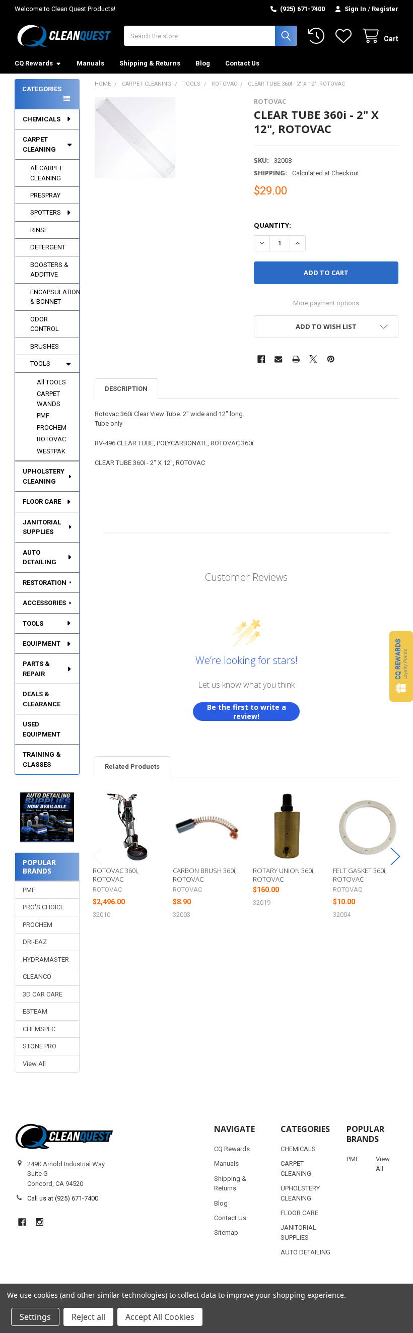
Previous (97, 856)
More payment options (326, 303)
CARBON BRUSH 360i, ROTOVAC (205, 874)
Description (126, 388)
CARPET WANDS (48, 399)
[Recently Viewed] (318, 36)
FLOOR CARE (42, 501)
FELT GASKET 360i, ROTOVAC (360, 874)
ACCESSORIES (44, 603)
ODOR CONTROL (44, 324)
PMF (43, 415)
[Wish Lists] (345, 36)
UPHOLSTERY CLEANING (43, 476)
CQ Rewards (34, 63)
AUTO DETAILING (39, 557)
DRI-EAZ (35, 942)
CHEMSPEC (39, 1029)
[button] (47, 817)
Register (385, 9)
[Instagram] (39, 1222)
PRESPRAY (45, 195)
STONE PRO (39, 1046)
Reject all (88, 1316)
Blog (202, 63)
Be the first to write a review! (246, 711)
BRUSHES (44, 346)
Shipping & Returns (149, 63)
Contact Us (242, 63)
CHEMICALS (41, 119)
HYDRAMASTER (46, 959)
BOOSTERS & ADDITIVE (49, 270)
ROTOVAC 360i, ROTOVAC (116, 874)
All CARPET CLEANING (46, 173)
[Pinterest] (330, 359)
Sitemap (226, 1232)
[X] (313, 359)
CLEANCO (37, 976)
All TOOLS (51, 382)
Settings (35, 1316)
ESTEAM (35, 1011)
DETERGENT (47, 247)
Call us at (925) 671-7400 (62, 1198)
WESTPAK (51, 451)
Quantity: (272, 225)
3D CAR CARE (42, 994)
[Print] (296, 359)
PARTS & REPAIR (36, 669)
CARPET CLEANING (39, 144)
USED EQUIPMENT (41, 729)
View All (34, 1064)
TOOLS (40, 363)
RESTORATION (44, 582)
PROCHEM (51, 427)
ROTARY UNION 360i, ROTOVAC (284, 874)
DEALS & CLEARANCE (41, 699)
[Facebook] (261, 359)
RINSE (39, 230)
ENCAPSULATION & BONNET (54, 297)
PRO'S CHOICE (43, 907)
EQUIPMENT (41, 643)
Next (395, 856)
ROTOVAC (51, 439)
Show (401, 666)
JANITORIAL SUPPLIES (42, 527)
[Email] (278, 359)
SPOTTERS (45, 212)
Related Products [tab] (132, 766)
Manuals (90, 63)
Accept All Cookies (159, 1316)
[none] (135, 137)
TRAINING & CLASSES (42, 759)
